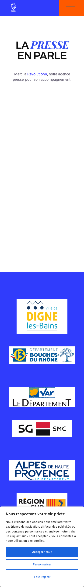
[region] (42, 546)
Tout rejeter (42, 577)
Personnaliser (42, 564)
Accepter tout (42, 552)
